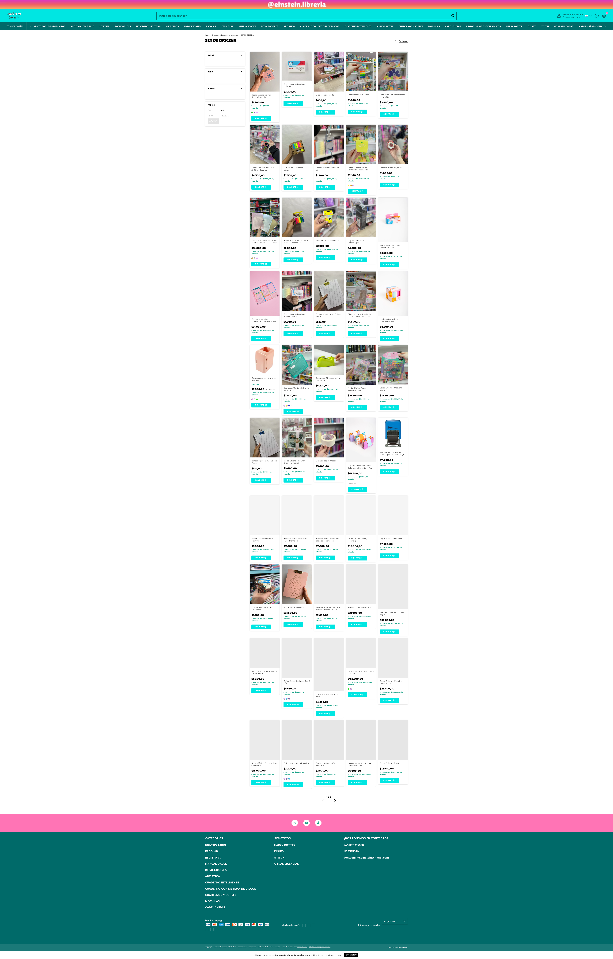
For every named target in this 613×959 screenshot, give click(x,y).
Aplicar (213, 121)
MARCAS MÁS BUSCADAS (592, 26)
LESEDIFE (104, 26)
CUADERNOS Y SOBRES (411, 26)
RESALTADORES (269, 26)
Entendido (351, 955)
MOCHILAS (434, 26)
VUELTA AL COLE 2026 (82, 26)
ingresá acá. (302, 947)
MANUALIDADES (247, 26)
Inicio (207, 35)
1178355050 (351, 851)
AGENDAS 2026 (123, 26)
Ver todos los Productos (49, 26)
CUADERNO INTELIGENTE (357, 26)
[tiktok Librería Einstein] (318, 823)
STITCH (545, 26)
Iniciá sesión (576, 14)
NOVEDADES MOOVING (148, 26)
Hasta (222, 110)
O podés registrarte (571, 17)
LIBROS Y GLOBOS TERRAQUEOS (483, 26)
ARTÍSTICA (289, 26)
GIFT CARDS (172, 26)
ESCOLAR (211, 26)
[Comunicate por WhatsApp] (596, 16)
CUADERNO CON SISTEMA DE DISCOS (319, 26)
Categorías (16, 26)
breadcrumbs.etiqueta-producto (225, 35)
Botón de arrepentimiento (319, 947)
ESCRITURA (227, 26)
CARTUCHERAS (453, 26)
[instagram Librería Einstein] (294, 823)
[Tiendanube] (398, 947)
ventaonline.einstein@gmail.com (366, 857)
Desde (210, 110)
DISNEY (532, 26)
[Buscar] (452, 16)
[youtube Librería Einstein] (306, 823)
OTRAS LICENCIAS (563, 26)
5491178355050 (354, 845)
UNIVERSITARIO (192, 26)
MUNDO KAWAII (385, 26)
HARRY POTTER (514, 26)
